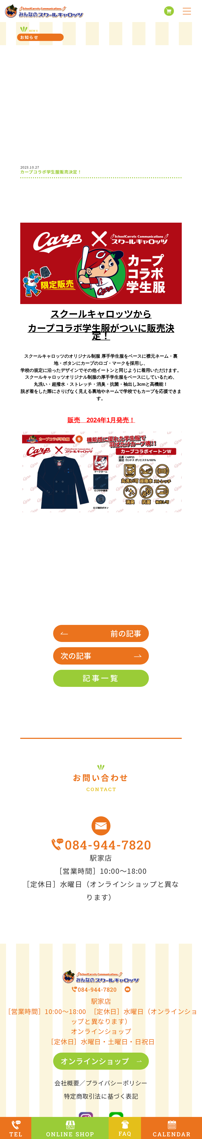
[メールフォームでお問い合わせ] (101, 825)
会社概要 (66, 1082)
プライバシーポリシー (116, 1082)
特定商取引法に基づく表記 (101, 1095)
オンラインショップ (94, 1061)
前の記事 (125, 633)
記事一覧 (101, 677)
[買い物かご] (167, 11)
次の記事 (75, 655)
